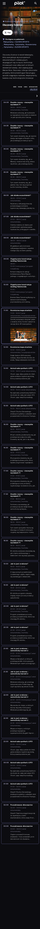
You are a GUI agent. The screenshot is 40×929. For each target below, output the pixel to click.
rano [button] (25, 87)
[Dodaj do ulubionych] (15, 32)
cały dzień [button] (33, 89)
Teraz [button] (20, 87)
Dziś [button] (14, 87)
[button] (37, 96)
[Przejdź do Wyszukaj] (35, 3)
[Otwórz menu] (4, 3)
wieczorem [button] (33, 87)
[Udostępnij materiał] (21, 32)
